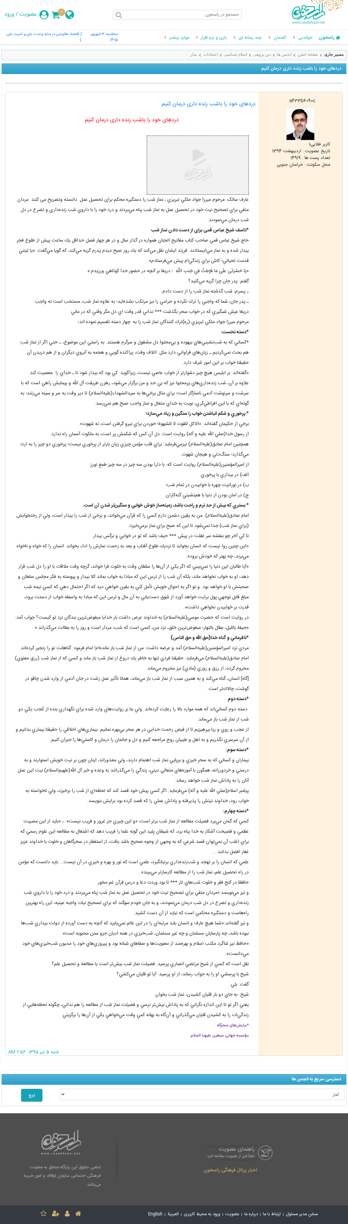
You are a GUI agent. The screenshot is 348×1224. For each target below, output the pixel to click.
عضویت (28, 15)
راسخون (326, 38)
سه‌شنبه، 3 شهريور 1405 (104, 37)
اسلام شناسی (235, 54)
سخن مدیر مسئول (302, 1214)
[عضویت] (55, 1215)
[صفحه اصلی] (78, 1215)
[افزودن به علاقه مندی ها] (43, 1215)
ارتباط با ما (272, 1214)
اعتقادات (210, 54)
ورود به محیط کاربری (202, 1214)
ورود (9, 15)
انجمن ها (284, 54)
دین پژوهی (262, 54)
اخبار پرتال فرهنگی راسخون (230, 1170)
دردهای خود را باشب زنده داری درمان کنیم (209, 104)
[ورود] (67, 1215)
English (155, 1214)
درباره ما (251, 1214)
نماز (193, 54)
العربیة (173, 1214)
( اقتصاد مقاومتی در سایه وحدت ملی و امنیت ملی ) (44, 37)
